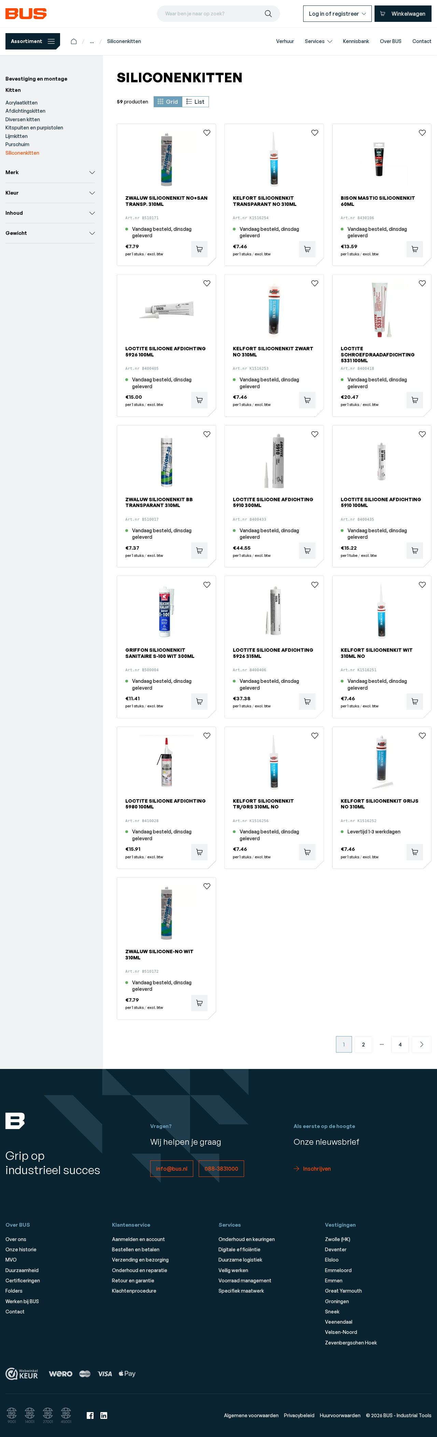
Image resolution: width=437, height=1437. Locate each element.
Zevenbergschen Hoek (351, 1343)
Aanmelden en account (138, 1239)
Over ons (15, 1239)
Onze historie (21, 1249)
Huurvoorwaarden (340, 1415)
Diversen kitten (22, 119)
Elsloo (332, 1260)
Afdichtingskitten (25, 111)
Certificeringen (22, 1280)
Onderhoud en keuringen (246, 1239)
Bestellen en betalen (135, 1249)
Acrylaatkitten (21, 102)
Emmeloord (338, 1270)
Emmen (333, 1280)
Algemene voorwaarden (251, 1415)
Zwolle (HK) (337, 1239)
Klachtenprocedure (134, 1291)
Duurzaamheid (22, 1270)
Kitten (13, 90)
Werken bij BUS (22, 1301)
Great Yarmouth (343, 1291)
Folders (14, 1291)
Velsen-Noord (341, 1332)
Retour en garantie (133, 1280)
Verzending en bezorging (140, 1260)
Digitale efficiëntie (239, 1249)
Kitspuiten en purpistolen (34, 127)
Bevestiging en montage (36, 78)
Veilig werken (233, 1270)
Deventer (336, 1249)
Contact (15, 1311)
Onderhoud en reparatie (139, 1270)
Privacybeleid (299, 1415)
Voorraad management (244, 1280)
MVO (11, 1260)
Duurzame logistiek (240, 1260)
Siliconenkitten (124, 41)
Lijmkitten (16, 136)
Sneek (332, 1311)
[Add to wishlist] (206, 132)
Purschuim (17, 144)
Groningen (337, 1301)
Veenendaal (338, 1322)
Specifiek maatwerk (241, 1291)
